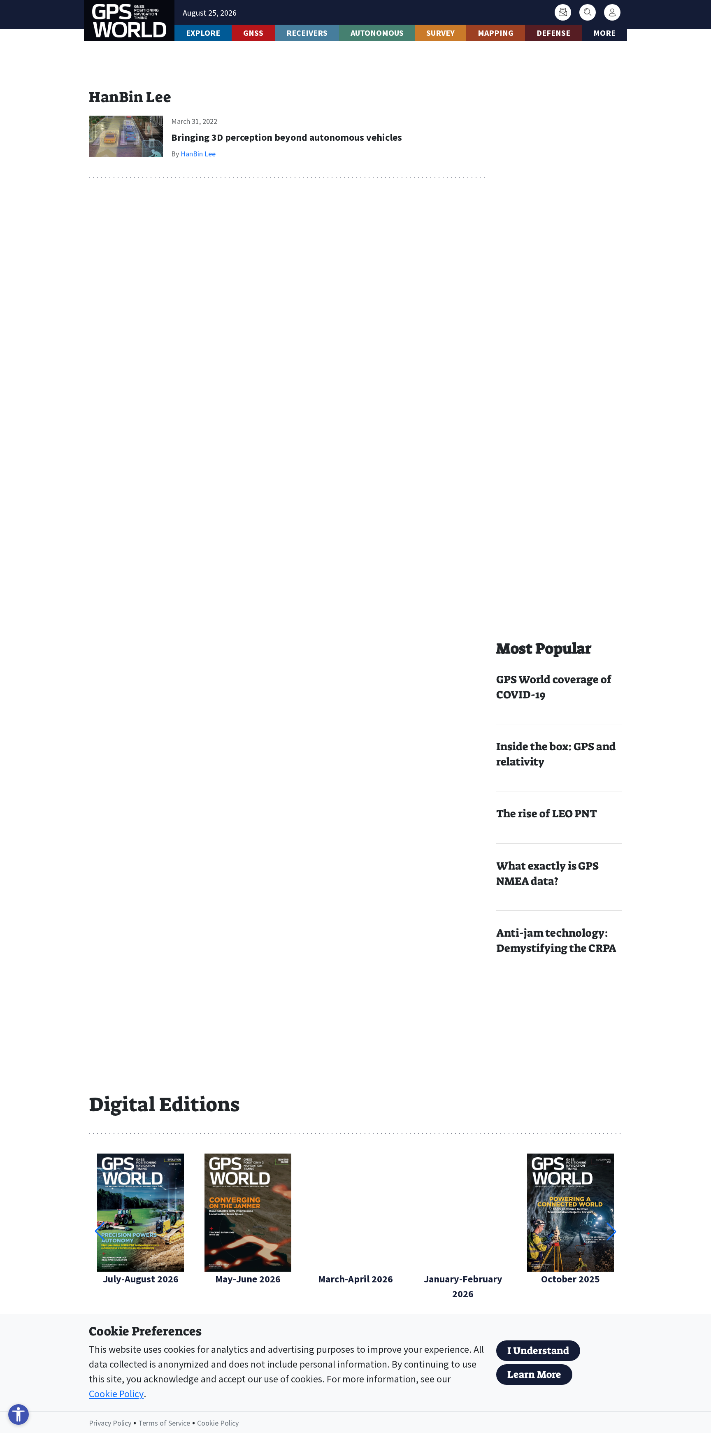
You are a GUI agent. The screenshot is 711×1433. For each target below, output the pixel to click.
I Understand (538, 1350)
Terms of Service (164, 1423)
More (604, 33)
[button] (611, 1231)
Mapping (496, 33)
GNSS (253, 33)
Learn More (534, 1374)
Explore (203, 33)
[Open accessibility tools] (18, 1414)
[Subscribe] (563, 12)
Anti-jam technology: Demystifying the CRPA (556, 940)
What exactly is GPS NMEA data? (547, 873)
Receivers (307, 33)
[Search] (587, 12)
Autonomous (377, 33)
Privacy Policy (110, 1423)
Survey (440, 33)
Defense (553, 33)
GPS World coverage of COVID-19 (553, 687)
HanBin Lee (198, 153)
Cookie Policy (116, 1393)
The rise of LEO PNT (546, 814)
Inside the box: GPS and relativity (556, 754)
